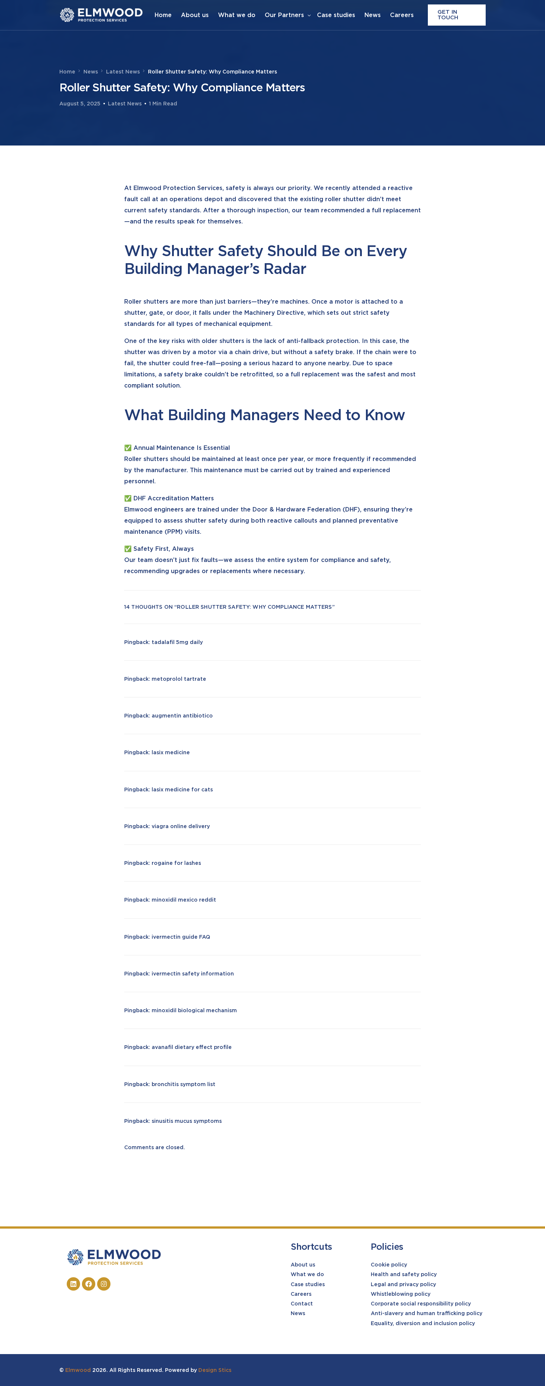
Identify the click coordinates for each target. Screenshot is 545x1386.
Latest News (125, 104)
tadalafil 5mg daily (177, 642)
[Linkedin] (73, 1284)
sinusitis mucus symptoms (187, 1121)
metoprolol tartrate (179, 679)
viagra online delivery (181, 826)
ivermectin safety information (193, 974)
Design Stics (214, 1370)
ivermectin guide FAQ (181, 937)
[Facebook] (88, 1284)
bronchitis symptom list (183, 1084)
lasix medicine (171, 752)
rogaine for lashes (176, 863)
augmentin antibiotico (182, 716)
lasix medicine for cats (182, 789)
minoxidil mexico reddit (184, 900)
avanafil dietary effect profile (192, 1047)
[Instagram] (103, 1284)
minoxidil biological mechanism (194, 1010)
